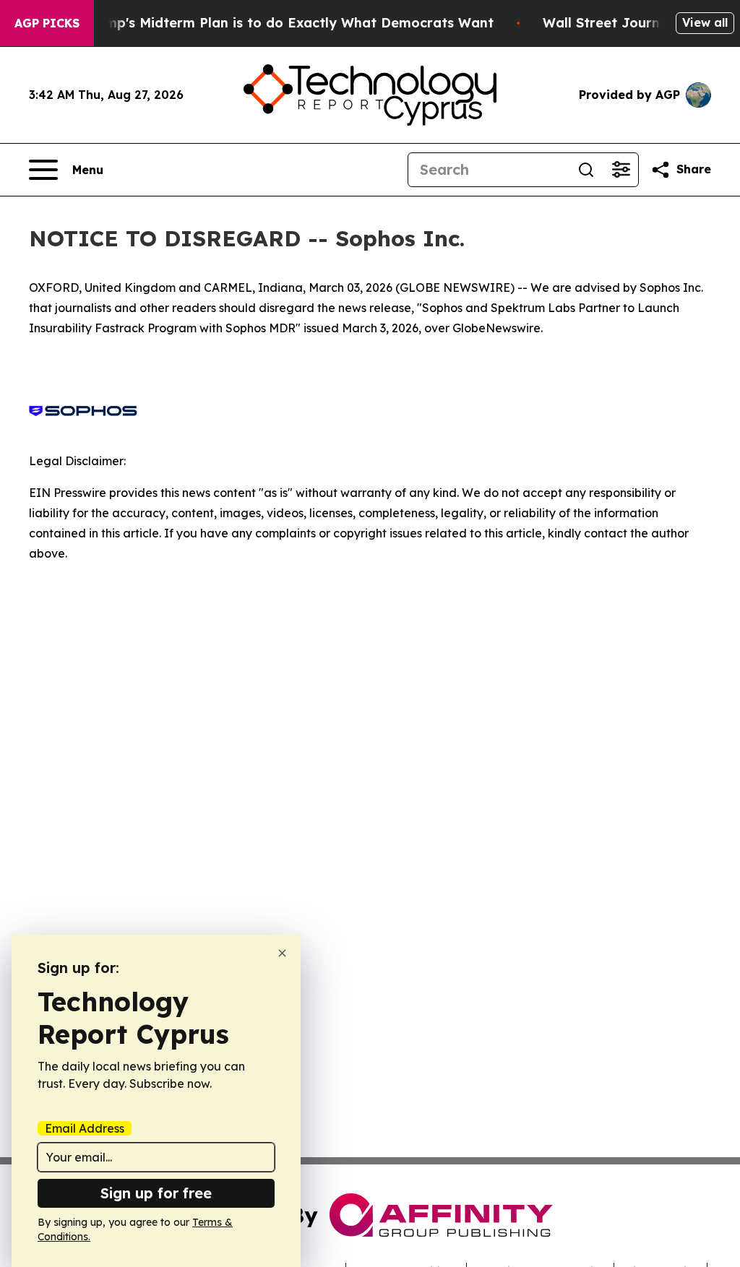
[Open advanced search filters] (620, 169)
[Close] (282, 953)
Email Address (84, 1128)
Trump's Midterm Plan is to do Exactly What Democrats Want (288, 22)
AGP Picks (46, 23)
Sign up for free (156, 1193)
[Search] (586, 169)
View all (705, 22)
